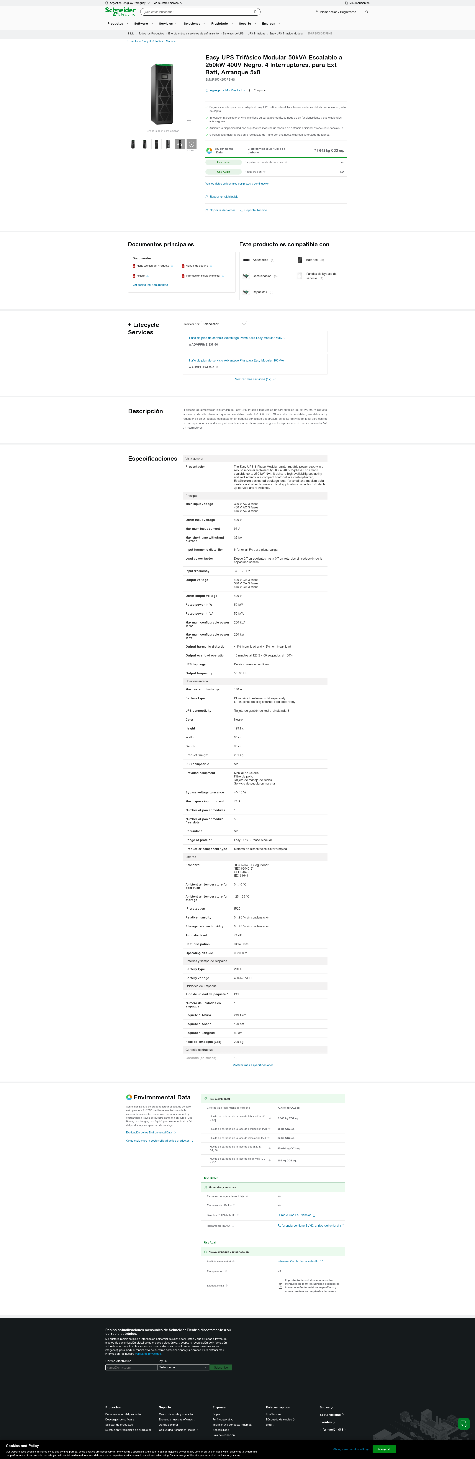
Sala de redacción (224, 1435)
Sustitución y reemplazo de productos (128, 1429)
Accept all (384, 1449)
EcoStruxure (273, 1414)
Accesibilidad (221, 1429)
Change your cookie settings (351, 1449)
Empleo (217, 1414)
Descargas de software (119, 1419)
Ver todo (153, 41)
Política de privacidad (148, 1353)
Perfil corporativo (223, 1419)
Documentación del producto (123, 1414)
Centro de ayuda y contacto (176, 1414)
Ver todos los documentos (150, 285)
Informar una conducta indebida (232, 1424)
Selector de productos (119, 1424)
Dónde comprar (168, 1424)
